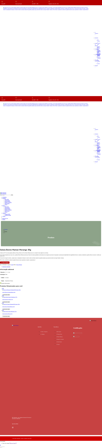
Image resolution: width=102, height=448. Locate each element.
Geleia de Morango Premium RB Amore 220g (8, 292)
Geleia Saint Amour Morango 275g (7, 313)
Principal (5, 229)
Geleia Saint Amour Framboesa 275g (7, 299)
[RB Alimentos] (3, 192)
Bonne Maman (19, 264)
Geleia (12, 264)
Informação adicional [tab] (6, 266)
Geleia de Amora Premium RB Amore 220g (8, 306)
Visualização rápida (6, 294)
